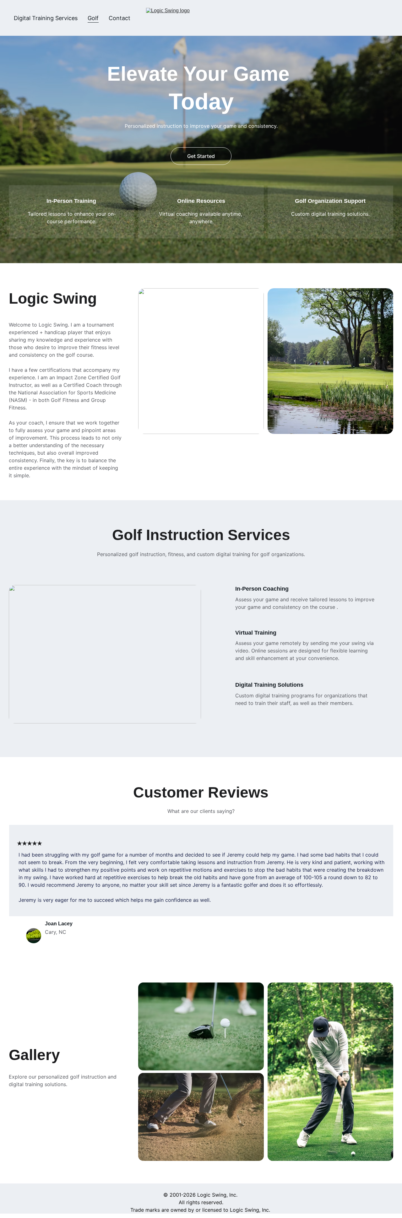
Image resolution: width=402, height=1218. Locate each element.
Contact (119, 18)
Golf (93, 18)
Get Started (201, 156)
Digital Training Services (46, 18)
